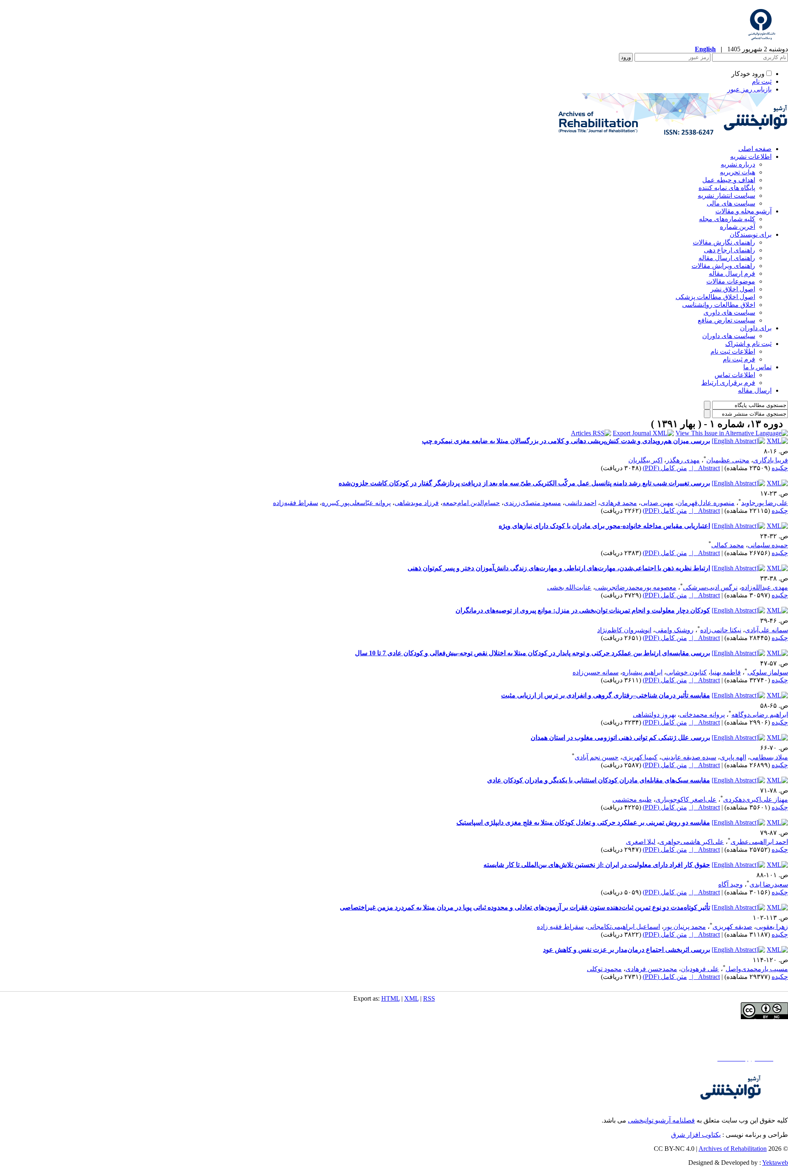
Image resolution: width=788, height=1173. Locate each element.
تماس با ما (757, 367)
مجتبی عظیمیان (727, 460)
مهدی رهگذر (683, 460)
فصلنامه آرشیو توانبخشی (661, 1120)
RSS (429, 998)
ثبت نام (762, 81)
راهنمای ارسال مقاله (727, 257)
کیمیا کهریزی (639, 757)
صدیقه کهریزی (732, 926)
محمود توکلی (604, 968)
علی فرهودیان (700, 968)
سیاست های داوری (729, 312)
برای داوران (756, 328)
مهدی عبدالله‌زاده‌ (764, 587)
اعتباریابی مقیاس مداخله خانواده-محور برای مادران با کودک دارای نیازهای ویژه (604, 525)
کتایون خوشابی (686, 672)
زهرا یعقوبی (772, 926)
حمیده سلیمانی (768, 545)
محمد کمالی (727, 545)
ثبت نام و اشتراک (748, 343)
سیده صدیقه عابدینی (688, 757)
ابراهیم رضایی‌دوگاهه (759, 714)
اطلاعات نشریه (751, 156)
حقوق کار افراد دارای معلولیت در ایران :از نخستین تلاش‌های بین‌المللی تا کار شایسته (596, 864)
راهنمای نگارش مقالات (724, 242)
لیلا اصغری (640, 841)
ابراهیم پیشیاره (642, 672)
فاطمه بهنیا (725, 672)
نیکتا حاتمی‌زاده (720, 630)
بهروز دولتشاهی (654, 714)
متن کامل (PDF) (665, 467)
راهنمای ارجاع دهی (729, 250)
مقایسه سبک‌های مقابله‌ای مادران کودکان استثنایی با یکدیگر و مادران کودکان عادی (598, 780)
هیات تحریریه (737, 172)
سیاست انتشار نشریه (726, 195)
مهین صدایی (657, 502)
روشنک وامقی (674, 630)
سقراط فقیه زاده (560, 926)
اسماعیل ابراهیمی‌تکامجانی (623, 926)
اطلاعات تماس (735, 374)
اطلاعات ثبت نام (732, 351)
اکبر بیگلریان (645, 460)
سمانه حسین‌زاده (595, 672)
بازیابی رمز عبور (749, 89)
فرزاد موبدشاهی (416, 502)
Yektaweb (775, 1162)
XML (411, 998)
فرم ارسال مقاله (732, 273)
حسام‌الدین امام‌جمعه (471, 502)
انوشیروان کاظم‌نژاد (624, 630)
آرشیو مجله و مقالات (743, 211)
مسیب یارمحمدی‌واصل (757, 968)
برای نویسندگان (751, 234)
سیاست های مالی (731, 203)
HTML (390, 998)
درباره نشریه (738, 164)
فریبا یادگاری (770, 460)
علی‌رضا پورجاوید (764, 502)
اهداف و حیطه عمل (728, 179)
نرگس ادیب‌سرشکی (710, 587)
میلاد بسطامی (769, 757)
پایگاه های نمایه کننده (727, 187)
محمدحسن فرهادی (651, 968)
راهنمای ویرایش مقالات (723, 265)
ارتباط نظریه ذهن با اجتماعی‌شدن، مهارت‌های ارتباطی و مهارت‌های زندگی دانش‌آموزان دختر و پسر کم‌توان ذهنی (559, 568)
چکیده (780, 467)
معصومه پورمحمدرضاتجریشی (635, 587)
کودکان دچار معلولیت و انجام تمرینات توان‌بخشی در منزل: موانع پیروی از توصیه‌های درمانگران (583, 610)
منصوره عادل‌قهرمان (706, 502)
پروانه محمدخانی (702, 714)
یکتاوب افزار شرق (696, 1134)
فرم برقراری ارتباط (728, 382)
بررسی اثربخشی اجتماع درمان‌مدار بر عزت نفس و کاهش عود (626, 949)
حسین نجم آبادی (596, 757)
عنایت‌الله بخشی (569, 587)
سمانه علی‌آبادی (766, 630)
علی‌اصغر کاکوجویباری (686, 799)
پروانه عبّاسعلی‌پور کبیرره (356, 502)
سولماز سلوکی (767, 672)
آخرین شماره (737, 226)
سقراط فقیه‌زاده (295, 502)
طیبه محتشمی (632, 799)
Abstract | (704, 467)
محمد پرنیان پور (685, 926)
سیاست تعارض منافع (726, 320)
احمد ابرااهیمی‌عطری (759, 841)
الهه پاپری (733, 757)
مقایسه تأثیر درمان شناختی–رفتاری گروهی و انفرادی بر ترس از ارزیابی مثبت (605, 695)
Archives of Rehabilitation (733, 1148)
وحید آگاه (730, 884)
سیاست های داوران (728, 335)
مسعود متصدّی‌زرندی (532, 502)
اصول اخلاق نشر (732, 289)
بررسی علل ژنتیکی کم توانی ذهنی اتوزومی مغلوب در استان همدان (620, 737)
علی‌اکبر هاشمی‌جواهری (691, 841)
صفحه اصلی (755, 148)
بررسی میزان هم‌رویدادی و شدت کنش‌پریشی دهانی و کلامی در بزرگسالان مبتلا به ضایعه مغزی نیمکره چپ (566, 440)
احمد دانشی (580, 502)
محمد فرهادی (618, 502)
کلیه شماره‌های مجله (727, 218)
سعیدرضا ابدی (768, 884)
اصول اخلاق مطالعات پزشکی (715, 296)
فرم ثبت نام (739, 359)
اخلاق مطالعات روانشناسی (718, 304)
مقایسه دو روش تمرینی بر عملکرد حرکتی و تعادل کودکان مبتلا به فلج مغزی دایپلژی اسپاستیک (583, 822)
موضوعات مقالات (730, 281)
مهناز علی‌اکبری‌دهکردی (755, 799)
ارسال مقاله (755, 390)
